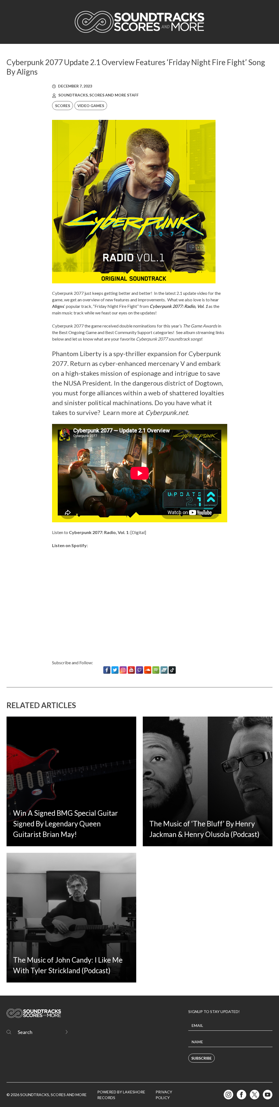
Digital (138, 532)
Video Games (90, 105)
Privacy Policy (164, 1095)
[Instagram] (123, 670)
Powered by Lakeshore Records (121, 1095)
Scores (62, 105)
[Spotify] (156, 670)
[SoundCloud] (147, 670)
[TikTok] (172, 670)
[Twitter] (115, 670)
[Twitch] (139, 670)
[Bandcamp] (164, 670)
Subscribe (201, 1058)
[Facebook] (107, 670)
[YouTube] (131, 670)
